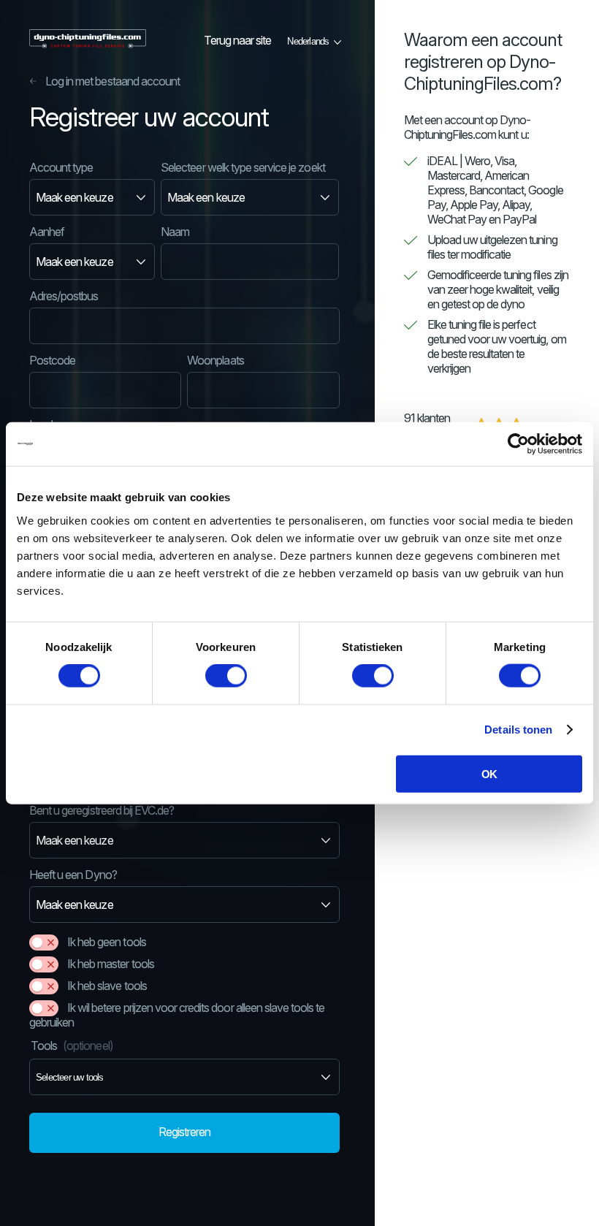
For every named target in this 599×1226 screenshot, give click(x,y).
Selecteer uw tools (70, 1077)
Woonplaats (215, 360)
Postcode (52, 360)
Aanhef (46, 231)
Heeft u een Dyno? (73, 874)
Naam (175, 231)
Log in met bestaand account (112, 81)
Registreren (184, 1131)
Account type (61, 167)
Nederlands (308, 41)
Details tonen (518, 729)
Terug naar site (238, 40)
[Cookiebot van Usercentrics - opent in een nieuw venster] (518, 444)
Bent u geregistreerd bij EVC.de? (101, 810)
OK (489, 773)
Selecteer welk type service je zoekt (242, 167)
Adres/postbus (64, 296)
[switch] (226, 676)
